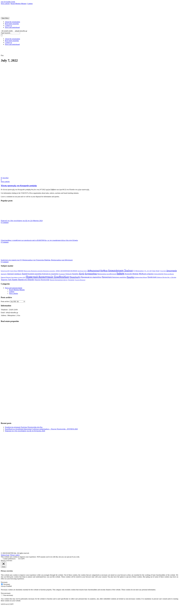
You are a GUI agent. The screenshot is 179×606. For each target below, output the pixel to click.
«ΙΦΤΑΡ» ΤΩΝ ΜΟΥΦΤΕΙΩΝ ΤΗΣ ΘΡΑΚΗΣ (66, 270)
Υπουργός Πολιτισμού (80, 279)
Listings (30, 3)
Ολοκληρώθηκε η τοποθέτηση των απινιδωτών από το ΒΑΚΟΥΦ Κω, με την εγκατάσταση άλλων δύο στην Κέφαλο (39, 240)
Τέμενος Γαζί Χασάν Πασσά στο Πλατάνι (17, 279)
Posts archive (5, 301)
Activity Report (14, 270)
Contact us (8, 25)
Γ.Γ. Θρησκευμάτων (138, 271)
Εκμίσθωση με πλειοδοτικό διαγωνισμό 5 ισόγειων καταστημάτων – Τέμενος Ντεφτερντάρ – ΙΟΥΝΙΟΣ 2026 (41, 429)
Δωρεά (24, 273)
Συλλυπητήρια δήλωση (141, 277)
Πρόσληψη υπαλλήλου (119, 277)
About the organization (12, 22)
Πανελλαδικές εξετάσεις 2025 (18, 277)
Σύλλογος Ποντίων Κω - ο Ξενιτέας (166, 277)
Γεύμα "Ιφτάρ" (156, 271)
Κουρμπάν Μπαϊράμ (131, 274)
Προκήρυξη (75, 277)
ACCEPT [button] (21, 559)
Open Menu (5, 18)
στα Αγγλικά (5, 2)
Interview (21, 271)
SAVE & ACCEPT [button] (7, 604)
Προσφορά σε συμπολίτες (91, 277)
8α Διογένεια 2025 (5, 270)
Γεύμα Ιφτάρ (163, 270)
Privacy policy (15, 555)
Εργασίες (75, 274)
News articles (5, 3)
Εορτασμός (62, 274)
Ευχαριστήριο (91, 273)
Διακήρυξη (4, 274)
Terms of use (5, 555)
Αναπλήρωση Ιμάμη (82, 270)
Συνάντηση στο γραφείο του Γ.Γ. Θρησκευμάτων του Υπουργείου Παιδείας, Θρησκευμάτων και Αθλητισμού (37, 260)
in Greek (12, 2)
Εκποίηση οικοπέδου (35, 274)
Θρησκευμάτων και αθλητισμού (106, 274)
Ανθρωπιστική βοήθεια (97, 270)
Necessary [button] (4, 582)
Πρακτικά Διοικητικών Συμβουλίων (47, 276)
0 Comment (4, 222)
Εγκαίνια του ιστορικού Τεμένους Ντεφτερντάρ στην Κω (23, 427)
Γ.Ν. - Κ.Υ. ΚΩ (147, 270)
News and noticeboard (12, 27)
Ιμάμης (121, 273)
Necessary (6, 584)
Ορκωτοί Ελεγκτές (6, 277)
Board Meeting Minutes (18, 3)
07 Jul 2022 (4, 178)
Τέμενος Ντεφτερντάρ (42, 280)
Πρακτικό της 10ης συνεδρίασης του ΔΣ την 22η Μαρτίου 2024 (22, 221)
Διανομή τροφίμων (14, 274)
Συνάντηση (152, 277)
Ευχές (82, 273)
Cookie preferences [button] (9, 559)
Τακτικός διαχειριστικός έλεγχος (59, 280)
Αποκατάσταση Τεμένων (120, 270)
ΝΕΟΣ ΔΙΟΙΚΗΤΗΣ (159, 274)
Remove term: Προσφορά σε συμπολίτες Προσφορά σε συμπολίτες (39, 270)
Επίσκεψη (69, 274)
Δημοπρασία (171, 270)
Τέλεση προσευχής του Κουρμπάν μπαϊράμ (19, 186)
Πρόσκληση (107, 277)
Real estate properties (12, 24)
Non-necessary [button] (6, 593)
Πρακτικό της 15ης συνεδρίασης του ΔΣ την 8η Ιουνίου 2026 (25, 431)
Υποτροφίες (71, 280)
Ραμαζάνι (130, 277)
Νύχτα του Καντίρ (169, 274)
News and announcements (13, 288)
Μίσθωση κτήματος (146, 274)
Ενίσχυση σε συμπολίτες (50, 274)
